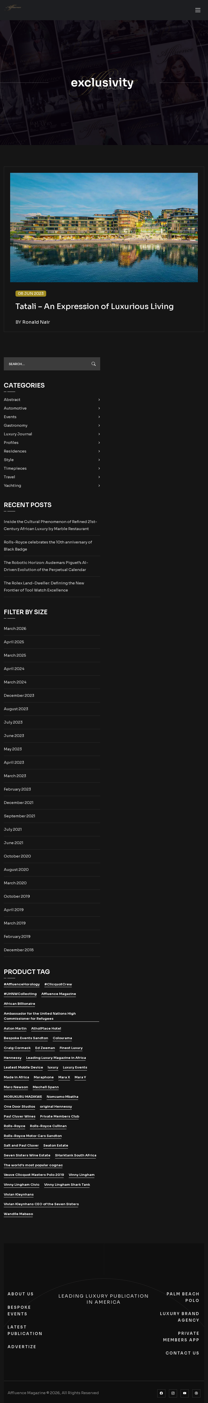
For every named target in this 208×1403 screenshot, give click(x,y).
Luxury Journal (18, 434)
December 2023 (19, 695)
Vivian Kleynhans (19, 1194)
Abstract (12, 399)
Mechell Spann (46, 1087)
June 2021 (13, 842)
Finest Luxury (71, 1048)
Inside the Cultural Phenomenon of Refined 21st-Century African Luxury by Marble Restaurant (50, 525)
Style (9, 459)
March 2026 (15, 628)
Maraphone (44, 1077)
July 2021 (13, 829)
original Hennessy (56, 1106)
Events (10, 416)
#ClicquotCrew (58, 984)
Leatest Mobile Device (23, 1067)
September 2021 (19, 816)
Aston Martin (15, 1028)
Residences (15, 451)
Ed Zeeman (45, 1048)
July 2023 (13, 722)
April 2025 (14, 641)
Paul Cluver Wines (20, 1116)
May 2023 (13, 749)
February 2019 (17, 936)
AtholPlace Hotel (46, 1028)
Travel (9, 476)
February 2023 (17, 789)
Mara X (64, 1077)
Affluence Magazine (58, 994)
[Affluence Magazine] (13, 14)
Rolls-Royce (14, 1126)
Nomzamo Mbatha (62, 1097)
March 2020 (15, 883)
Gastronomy (15, 425)
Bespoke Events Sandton (26, 1038)
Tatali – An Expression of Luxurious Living (94, 306)
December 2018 (19, 949)
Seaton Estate (55, 1145)
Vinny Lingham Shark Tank (67, 1184)
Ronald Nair (36, 322)
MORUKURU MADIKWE (23, 1097)
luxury (53, 1067)
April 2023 (14, 762)
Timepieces (15, 468)
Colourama (62, 1038)
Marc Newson (16, 1087)
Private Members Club (59, 1116)
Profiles (11, 442)
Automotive (15, 408)
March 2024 (15, 682)
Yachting (12, 485)
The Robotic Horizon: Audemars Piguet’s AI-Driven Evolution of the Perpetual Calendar (46, 566)
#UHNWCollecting (20, 994)
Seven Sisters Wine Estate (27, 1155)
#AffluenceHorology (22, 984)
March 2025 (15, 655)
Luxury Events (75, 1067)
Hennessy (13, 1058)
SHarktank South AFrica (75, 1155)
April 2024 (14, 668)
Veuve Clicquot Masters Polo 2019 (34, 1175)
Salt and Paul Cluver (21, 1145)
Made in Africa (16, 1077)
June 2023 (14, 735)
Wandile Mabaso (18, 1214)
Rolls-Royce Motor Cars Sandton (33, 1136)
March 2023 (15, 775)
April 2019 (14, 909)
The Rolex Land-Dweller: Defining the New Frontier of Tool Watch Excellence (44, 586)
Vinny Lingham (82, 1175)
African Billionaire (19, 1004)
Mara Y (80, 1077)
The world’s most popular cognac (33, 1165)
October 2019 (17, 896)
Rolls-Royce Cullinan (48, 1126)
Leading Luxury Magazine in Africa (56, 1058)
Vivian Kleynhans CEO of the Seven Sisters (41, 1204)
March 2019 (15, 923)
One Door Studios (19, 1106)
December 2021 (18, 802)
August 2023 (16, 708)
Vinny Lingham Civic (22, 1184)
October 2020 (17, 856)
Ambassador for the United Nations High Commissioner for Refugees (40, 1016)
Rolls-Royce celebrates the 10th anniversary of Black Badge (48, 546)
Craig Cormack (17, 1048)
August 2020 (16, 869)
